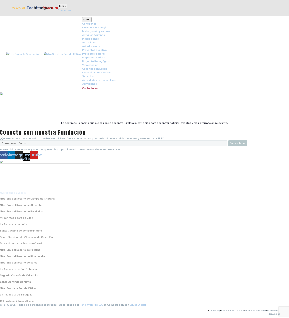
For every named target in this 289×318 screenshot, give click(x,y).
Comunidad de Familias (96, 72)
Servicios (88, 76)
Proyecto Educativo (94, 50)
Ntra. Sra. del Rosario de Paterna (20, 249)
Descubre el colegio (94, 27)
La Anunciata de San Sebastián (19, 269)
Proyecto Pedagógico (96, 61)
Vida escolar (90, 65)
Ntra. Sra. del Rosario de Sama (18, 262)
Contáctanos (90, 88)
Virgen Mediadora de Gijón (16, 218)
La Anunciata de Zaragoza (16, 294)
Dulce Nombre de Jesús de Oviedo (21, 243)
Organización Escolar (95, 68)
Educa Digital (138, 304)
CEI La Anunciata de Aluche (17, 301)
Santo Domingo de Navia (15, 281)
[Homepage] (43, 53)
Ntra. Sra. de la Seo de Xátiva (18, 288)
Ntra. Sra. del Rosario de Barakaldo (21, 211)
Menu (86, 19)
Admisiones (89, 83)
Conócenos (89, 23)
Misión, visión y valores (96, 31)
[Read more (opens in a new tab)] (144, 8)
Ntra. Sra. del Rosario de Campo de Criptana (27, 198)
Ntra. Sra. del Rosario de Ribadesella (22, 256)
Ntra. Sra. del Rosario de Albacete (21, 205)
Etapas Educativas (93, 57)
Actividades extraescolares (99, 80)
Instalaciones (90, 38)
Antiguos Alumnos (93, 35)
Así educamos (91, 46)
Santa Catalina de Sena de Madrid (21, 230)
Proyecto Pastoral (93, 53)
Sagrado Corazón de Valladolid (19, 275)
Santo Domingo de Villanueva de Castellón (26, 237)
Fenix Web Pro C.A (91, 304)
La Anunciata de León (13, 224)
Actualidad (89, 42)
